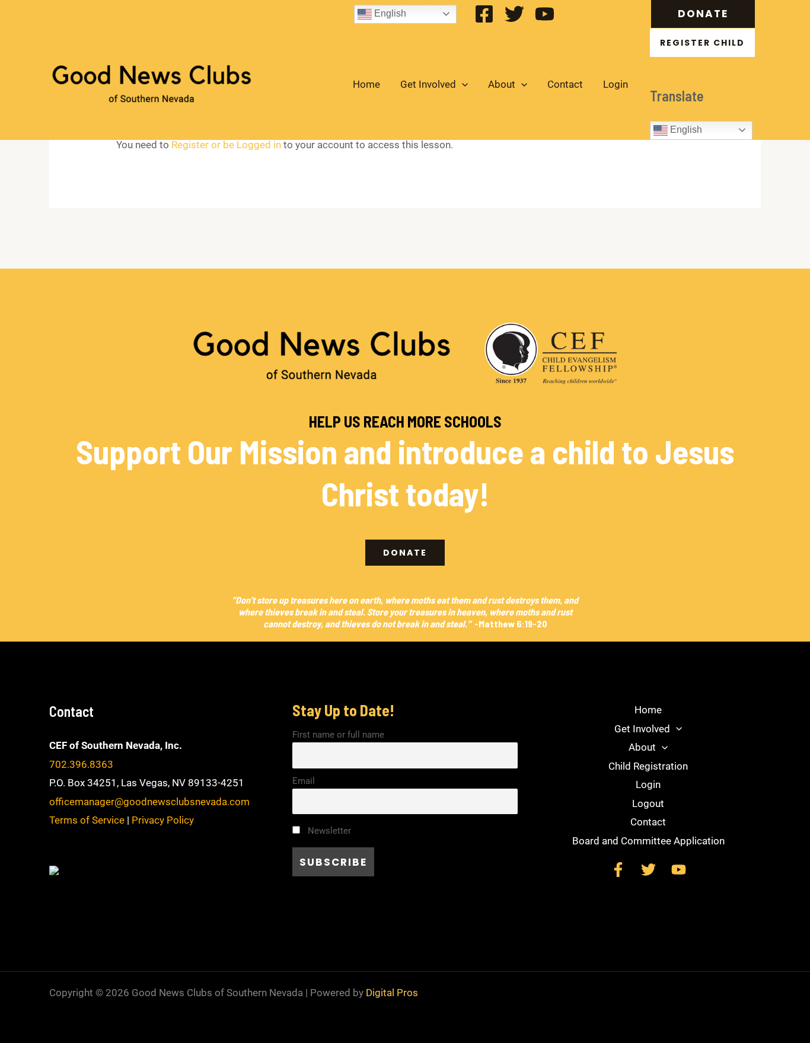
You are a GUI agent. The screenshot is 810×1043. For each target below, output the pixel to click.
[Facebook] (484, 14)
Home (366, 84)
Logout (648, 803)
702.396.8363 (81, 764)
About (501, 84)
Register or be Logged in (226, 145)
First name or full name (338, 734)
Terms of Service (87, 820)
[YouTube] (544, 14)
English (389, 13)
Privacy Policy (163, 820)
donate (405, 553)
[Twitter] (514, 14)
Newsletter (328, 830)
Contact (565, 84)
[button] (706, 14)
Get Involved (428, 84)
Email (303, 781)
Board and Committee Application (648, 841)
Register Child (702, 43)
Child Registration (648, 766)
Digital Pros (392, 993)
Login (615, 84)
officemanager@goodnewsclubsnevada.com (149, 802)
